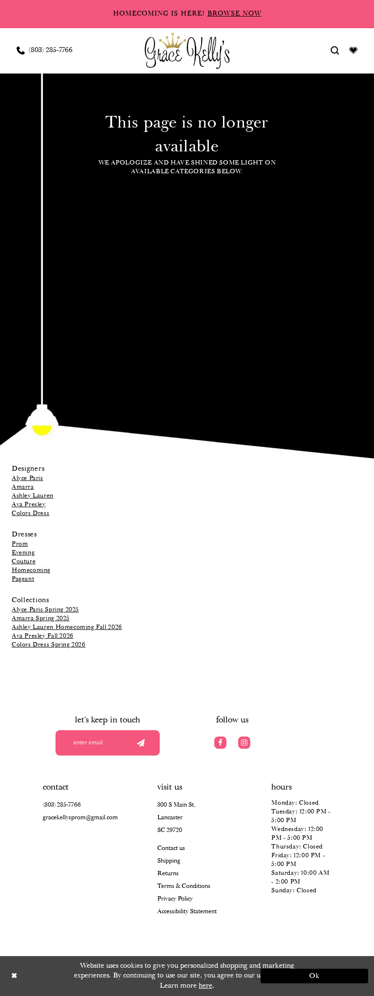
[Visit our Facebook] (220, 743)
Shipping (168, 861)
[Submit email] (140, 743)
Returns (168, 873)
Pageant (23, 579)
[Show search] (335, 50)
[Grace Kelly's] (187, 50)
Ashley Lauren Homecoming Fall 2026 (67, 627)
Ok (314, 976)
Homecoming (31, 570)
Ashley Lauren (33, 495)
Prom (20, 544)
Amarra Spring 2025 (41, 618)
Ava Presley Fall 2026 (43, 636)
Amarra (23, 487)
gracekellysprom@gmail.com (80, 817)
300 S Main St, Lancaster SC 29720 (176, 817)
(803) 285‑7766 (62, 805)
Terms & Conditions (183, 886)
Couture (24, 561)
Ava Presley (29, 504)
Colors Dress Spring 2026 (49, 644)
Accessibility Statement (187, 911)
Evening (23, 552)
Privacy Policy (175, 899)
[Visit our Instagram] (244, 743)
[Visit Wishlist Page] (353, 50)
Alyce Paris (27, 478)
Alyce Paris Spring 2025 (45, 609)
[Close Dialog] (59, 975)
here (205, 985)
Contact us (171, 848)
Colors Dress (30, 513)
